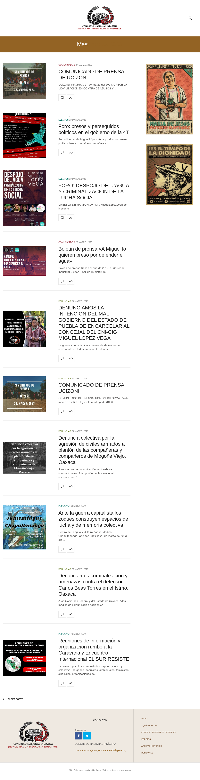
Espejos (146, 739)
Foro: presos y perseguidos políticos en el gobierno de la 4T (93, 129)
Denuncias (64, 301)
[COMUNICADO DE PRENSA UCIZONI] (28, 394)
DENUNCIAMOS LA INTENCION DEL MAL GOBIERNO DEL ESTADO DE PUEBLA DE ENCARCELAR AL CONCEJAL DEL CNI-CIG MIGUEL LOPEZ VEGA (93, 323)
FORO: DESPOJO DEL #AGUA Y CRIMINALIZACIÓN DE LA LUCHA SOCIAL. (93, 192)
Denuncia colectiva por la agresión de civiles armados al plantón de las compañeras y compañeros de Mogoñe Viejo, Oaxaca (92, 450)
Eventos (63, 120)
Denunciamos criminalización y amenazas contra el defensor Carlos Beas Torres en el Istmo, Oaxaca (93, 585)
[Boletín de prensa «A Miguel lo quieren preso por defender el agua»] (28, 261)
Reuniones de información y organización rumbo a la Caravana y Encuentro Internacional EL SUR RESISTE (93, 650)
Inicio (144, 719)
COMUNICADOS (66, 65)
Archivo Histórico (151, 746)
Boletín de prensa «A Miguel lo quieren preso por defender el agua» (92, 255)
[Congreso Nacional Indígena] (100, 18)
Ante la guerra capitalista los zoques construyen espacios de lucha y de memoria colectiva (93, 519)
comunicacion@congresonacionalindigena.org (100, 750)
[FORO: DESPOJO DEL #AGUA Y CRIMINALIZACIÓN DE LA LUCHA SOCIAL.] (28, 198)
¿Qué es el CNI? (149, 725)
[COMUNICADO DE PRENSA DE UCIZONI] (28, 81)
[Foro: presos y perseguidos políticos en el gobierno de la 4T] (28, 135)
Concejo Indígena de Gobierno (158, 732)
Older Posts (15, 699)
